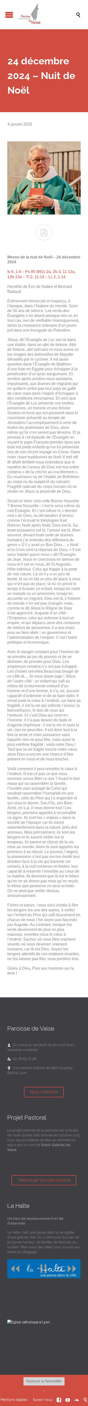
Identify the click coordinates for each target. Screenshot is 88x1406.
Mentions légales (13, 1400)
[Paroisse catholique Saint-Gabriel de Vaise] (46, 14)
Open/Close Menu (9, 14)
